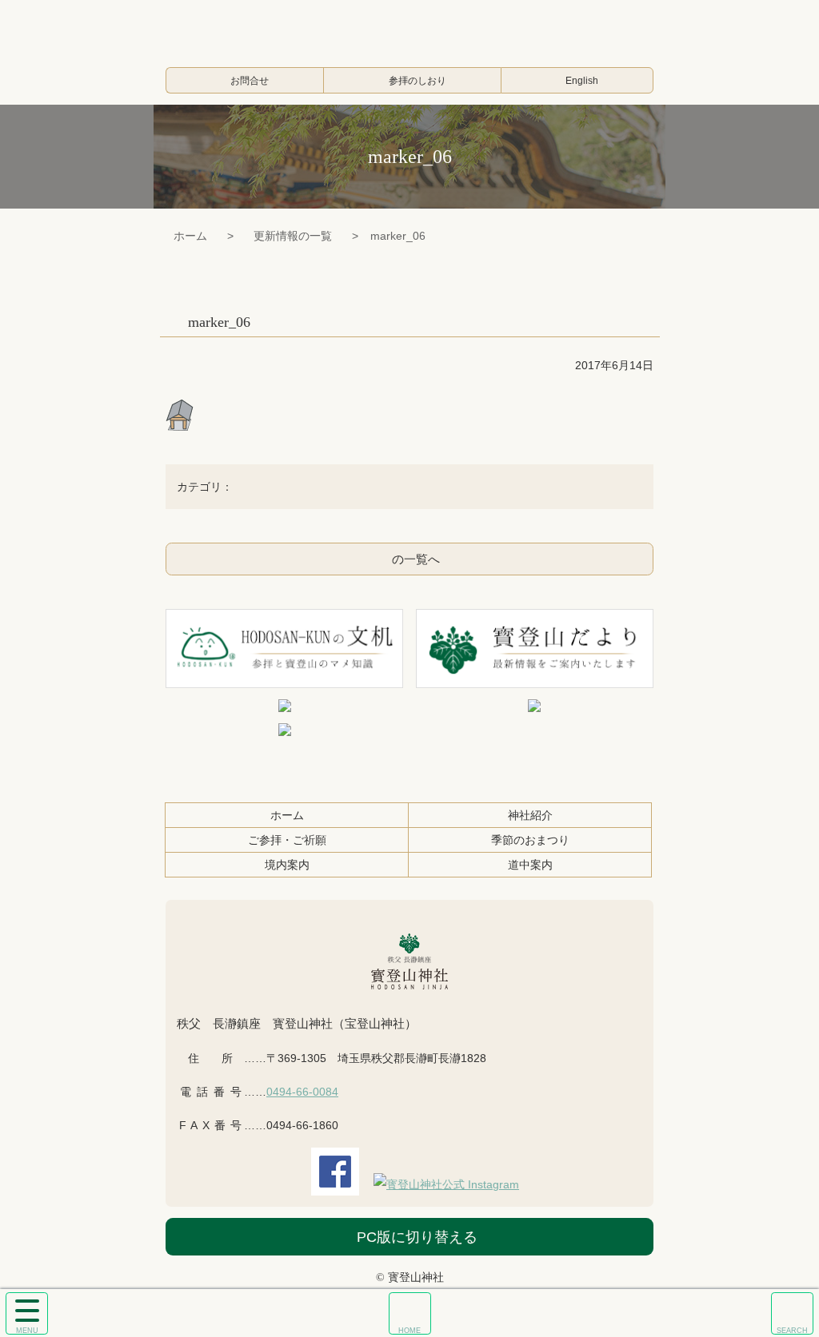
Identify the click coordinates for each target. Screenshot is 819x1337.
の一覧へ (416, 559)
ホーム (190, 235)
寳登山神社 (409, 28)
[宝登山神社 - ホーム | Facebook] (335, 1184)
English (581, 80)
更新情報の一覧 (293, 235)
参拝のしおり (417, 80)
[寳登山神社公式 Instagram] (446, 1184)
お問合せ (249, 80)
